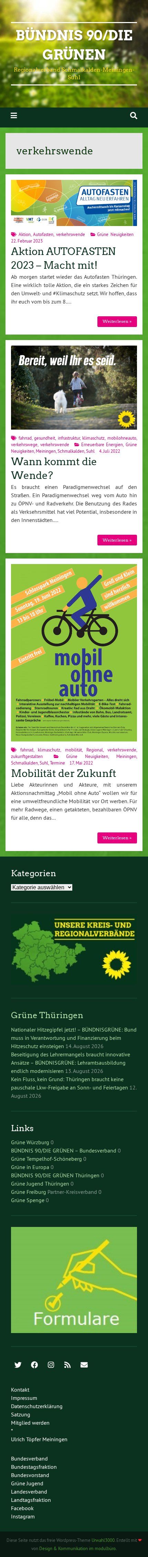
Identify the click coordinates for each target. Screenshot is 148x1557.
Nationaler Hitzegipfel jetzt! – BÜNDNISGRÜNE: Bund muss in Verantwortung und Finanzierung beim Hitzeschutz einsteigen (74, 1037)
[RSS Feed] (67, 1365)
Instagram (23, 1516)
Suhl (90, 451)
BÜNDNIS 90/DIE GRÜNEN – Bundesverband (63, 1150)
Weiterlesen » (117, 321)
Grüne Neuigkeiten (115, 234)
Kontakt (20, 1389)
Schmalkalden (70, 451)
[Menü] (14, 115)
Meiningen (46, 451)
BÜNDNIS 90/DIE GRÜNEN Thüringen (55, 1175)
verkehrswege (24, 444)
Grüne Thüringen (47, 1015)
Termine (57, 763)
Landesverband (29, 1491)
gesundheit (44, 438)
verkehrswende (70, 234)
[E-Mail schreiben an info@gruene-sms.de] (84, 1365)
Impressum (24, 1397)
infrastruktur (69, 438)
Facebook (22, 1508)
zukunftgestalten (27, 756)
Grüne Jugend (27, 1483)
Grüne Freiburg (28, 1191)
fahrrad (25, 438)
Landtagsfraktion (31, 1499)
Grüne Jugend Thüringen (40, 1183)
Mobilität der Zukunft (63, 773)
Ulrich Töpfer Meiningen (39, 1439)
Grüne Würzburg (30, 1142)
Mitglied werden (30, 1422)
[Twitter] (18, 1365)
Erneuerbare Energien (102, 444)
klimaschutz (93, 438)
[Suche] (133, 115)
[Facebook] (34, 1365)
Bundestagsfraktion (34, 1466)
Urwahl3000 (103, 1540)
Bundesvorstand (30, 1475)
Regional (94, 749)
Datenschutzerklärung (37, 1406)
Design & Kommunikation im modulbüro (77, 1548)
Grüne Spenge (27, 1200)
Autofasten (43, 234)
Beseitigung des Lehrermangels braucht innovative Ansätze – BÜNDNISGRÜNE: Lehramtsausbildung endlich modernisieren (70, 1062)
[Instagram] (51, 1365)
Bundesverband (29, 1458)
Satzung (20, 1414)
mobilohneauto (121, 438)
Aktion (25, 234)
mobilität (73, 749)
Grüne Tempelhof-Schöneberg (46, 1158)
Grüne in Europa (30, 1167)
